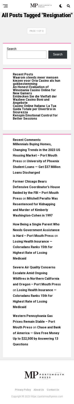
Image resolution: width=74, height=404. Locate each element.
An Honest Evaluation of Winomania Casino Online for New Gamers (34, 90)
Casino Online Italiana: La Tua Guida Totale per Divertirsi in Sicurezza (34, 109)
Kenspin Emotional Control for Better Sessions (35, 116)
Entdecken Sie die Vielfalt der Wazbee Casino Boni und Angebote (35, 100)
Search (11, 49)
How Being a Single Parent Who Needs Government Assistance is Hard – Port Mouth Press (36, 230)
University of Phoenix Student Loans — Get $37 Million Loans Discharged (36, 166)
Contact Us (53, 389)
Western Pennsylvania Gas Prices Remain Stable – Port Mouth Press (34, 321)
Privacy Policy (23, 389)
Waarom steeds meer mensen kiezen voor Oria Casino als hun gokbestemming (36, 81)
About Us (39, 389)
